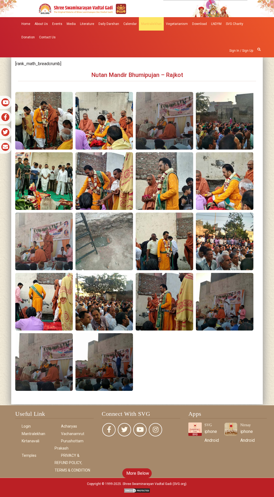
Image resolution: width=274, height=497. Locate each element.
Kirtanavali (30, 441)
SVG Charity (234, 24)
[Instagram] (155, 429)
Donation (28, 37)
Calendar (130, 24)
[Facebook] (109, 429)
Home (25, 24)
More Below (137, 473)
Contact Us (47, 37)
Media (71, 24)
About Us (41, 24)
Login (26, 426)
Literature (87, 24)
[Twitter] (124, 429)
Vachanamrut (72, 434)
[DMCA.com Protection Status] (137, 490)
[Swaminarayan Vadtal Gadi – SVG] (137, 8)
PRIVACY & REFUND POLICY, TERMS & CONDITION (72, 462)
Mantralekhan (151, 24)
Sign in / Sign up (241, 51)
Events (57, 24)
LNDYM (216, 24)
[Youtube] (140, 429)
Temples (29, 455)
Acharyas (69, 426)
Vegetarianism (177, 24)
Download (199, 24)
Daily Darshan (108, 24)
